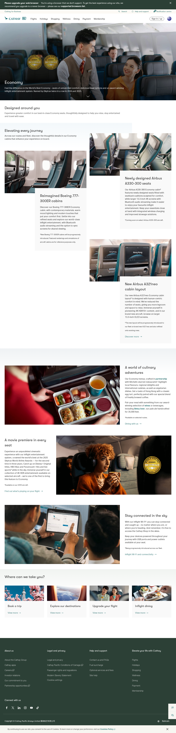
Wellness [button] (66, 19)
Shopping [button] (55, 19)
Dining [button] (76, 19)
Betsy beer (139, 408)
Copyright (9, 721)
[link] (130, 260)
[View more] (88, 96)
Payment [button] (87, 19)
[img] (170, 3)
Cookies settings (54, 680)
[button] (14, 612)
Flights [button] (34, 19)
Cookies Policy (106, 729)
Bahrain (165, 721)
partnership (161, 378)
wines (147, 405)
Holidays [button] (44, 19)
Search (124, 11)
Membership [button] (99, 19)
